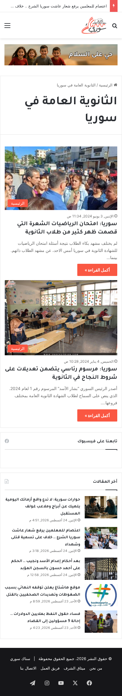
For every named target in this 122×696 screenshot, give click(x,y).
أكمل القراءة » (97, 269)
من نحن (95, 668)
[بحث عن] (115, 27)
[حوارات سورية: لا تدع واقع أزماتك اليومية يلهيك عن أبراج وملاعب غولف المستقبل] (101, 507)
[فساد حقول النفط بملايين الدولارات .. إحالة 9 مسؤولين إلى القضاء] (101, 621)
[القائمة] (7, 27)
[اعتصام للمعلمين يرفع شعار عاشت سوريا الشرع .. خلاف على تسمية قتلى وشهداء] (101, 538)
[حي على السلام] (61, 54)
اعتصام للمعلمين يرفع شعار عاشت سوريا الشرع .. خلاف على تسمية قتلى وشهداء (45, 538)
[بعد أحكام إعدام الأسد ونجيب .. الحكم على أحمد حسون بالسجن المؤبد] (101, 569)
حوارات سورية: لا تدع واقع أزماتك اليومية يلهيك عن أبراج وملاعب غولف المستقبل (42, 507)
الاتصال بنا (28, 668)
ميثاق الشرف (74, 668)
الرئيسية (106, 85)
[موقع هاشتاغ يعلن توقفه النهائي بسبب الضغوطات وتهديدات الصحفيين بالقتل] (101, 595)
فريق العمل (50, 668)
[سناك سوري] (94, 25)
